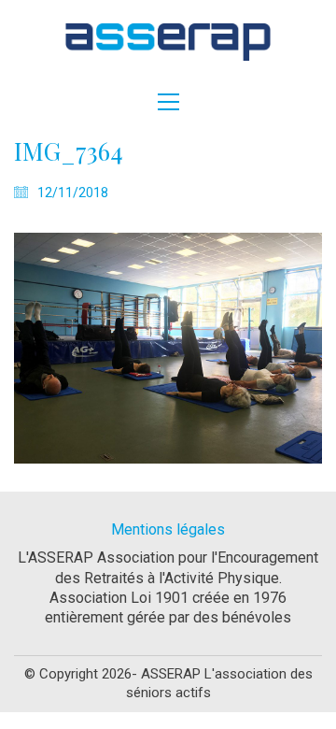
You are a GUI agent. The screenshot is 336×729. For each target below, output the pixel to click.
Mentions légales (168, 529)
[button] (168, 102)
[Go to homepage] (168, 42)
